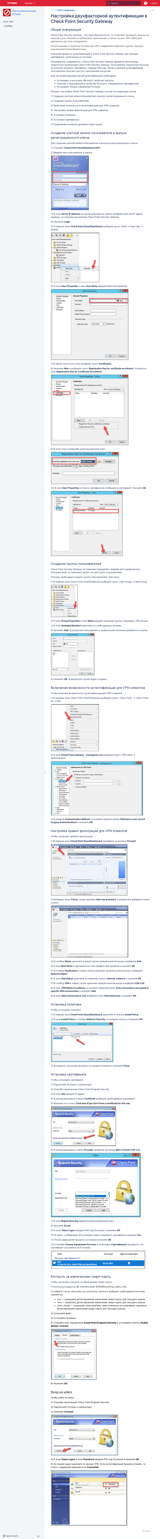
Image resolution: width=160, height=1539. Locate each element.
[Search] (108, 3)
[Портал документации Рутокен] (7, 12)
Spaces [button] (28, 3)
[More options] (152, 10)
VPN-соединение (66, 10)
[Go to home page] (12, 3)
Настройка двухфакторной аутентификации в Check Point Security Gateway (99, 18)
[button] (145, 3)
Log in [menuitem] (154, 3)
